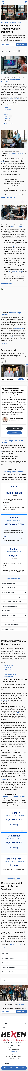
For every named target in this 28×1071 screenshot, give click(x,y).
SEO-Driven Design (8, 669)
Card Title (14, 993)
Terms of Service (18, 1058)
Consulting (13, 51)
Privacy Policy (10, 1058)
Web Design (5, 953)
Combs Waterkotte (13, 372)
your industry (19, 177)
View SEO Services (6, 283)
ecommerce (4, 700)
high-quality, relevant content (16, 271)
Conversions (22, 51)
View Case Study (14, 428)
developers (9, 98)
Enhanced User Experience (11, 246)
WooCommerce (7, 109)
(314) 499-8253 (12, 944)
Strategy (4, 51)
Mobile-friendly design (19, 257)
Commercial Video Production (10, 971)
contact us (20, 944)
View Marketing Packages (14, 878)
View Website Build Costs (14, 578)
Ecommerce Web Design (8, 958)
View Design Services (7, 124)
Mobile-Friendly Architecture (10, 672)
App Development (6, 962)
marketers (16, 98)
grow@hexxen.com (14, 1054)
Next (5, 361)
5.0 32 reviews (14, 1045)
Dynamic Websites (8, 676)
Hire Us (3, 343)
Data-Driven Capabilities (10, 674)
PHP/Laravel (7, 118)
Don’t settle (3, 779)
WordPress (6, 107)
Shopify (5, 116)
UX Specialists (7, 667)
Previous (2, 361)
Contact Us (20, 44)
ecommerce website (19, 328)
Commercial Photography (8, 967)
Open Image (14, 12)
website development (15, 336)
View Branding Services (8, 197)
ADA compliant (20, 712)
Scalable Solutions (8, 665)
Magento (6, 114)
